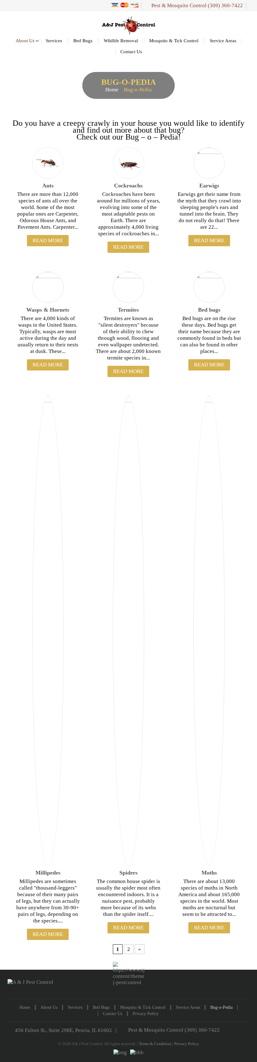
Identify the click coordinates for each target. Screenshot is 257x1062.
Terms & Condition (155, 1043)
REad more (48, 240)
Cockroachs (128, 185)
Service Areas (223, 40)
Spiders (128, 873)
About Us (25, 40)
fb (246, 987)
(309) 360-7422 (225, 5)
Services (54, 40)
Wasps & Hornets (47, 310)
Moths (209, 873)
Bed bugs (209, 310)
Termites (128, 310)
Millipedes (47, 873)
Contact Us (131, 51)
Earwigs (209, 185)
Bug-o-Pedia (221, 1007)
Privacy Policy (146, 1013)
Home (111, 90)
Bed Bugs (82, 40)
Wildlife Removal (121, 40)
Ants (48, 185)
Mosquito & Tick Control (173, 40)
